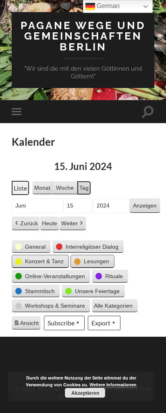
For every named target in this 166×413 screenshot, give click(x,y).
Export (100, 323)
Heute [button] (49, 223)
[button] (31, 247)
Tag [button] (84, 187)
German (107, 5)
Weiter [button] (69, 223)
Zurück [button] (29, 223)
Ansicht (27, 325)
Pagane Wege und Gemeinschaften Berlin (83, 36)
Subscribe (61, 323)
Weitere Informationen (113, 385)
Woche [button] (65, 187)
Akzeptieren (85, 392)
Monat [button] (42, 187)
